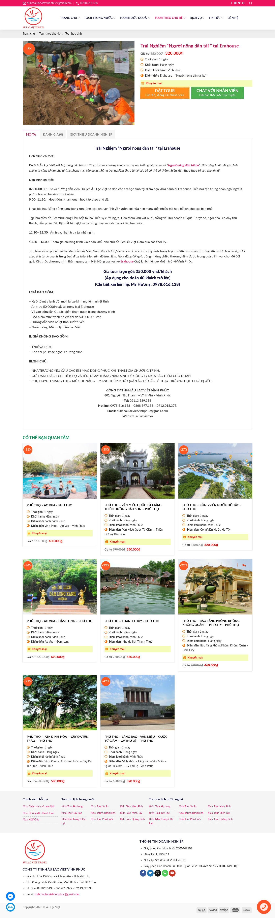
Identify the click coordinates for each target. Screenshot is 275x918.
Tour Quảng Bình (106, 813)
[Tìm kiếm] (250, 3)
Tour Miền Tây (134, 813)
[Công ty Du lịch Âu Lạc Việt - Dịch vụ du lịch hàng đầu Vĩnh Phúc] (38, 18)
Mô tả (31, 134)
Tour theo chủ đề (169, 18)
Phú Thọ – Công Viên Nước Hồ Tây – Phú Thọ (211, 507)
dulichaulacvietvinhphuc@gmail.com (57, 894)
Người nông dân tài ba (183, 165)
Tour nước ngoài (134, 18)
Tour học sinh (73, 33)
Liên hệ (232, 18)
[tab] (31, 134)
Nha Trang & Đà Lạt (73, 821)
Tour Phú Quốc (105, 819)
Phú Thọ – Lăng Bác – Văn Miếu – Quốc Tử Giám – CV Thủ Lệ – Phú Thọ (135, 738)
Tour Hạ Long (75, 806)
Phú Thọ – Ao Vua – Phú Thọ (49, 505)
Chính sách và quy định (41, 806)
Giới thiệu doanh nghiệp (91, 134)
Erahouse (126, 261)
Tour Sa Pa (102, 806)
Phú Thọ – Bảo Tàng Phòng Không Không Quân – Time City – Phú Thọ (211, 623)
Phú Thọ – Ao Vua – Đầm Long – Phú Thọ (59, 621)
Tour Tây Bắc (74, 813)
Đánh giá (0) (53, 134)
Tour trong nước (98, 18)
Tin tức (214, 18)
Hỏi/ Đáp (34, 819)
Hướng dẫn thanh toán (41, 813)
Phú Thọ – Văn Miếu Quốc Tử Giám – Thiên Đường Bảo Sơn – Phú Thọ (133, 507)
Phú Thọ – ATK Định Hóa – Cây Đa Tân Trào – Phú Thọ (57, 738)
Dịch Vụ (196, 18)
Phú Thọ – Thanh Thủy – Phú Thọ (131, 621)
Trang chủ (68, 18)
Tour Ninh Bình (134, 806)
